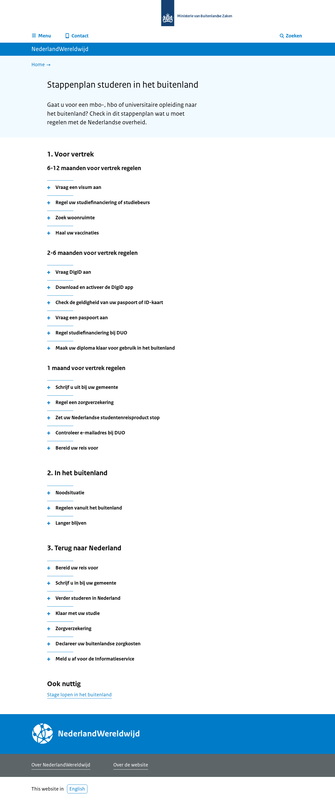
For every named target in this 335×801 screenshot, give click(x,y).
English (77, 789)
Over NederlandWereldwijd (60, 765)
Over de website (130, 765)
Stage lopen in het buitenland (79, 695)
